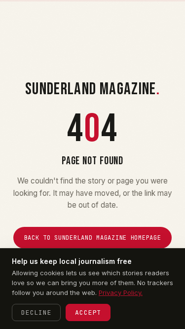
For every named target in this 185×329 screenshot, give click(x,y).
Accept (88, 312)
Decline (36, 312)
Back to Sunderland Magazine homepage (92, 238)
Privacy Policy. (121, 292)
